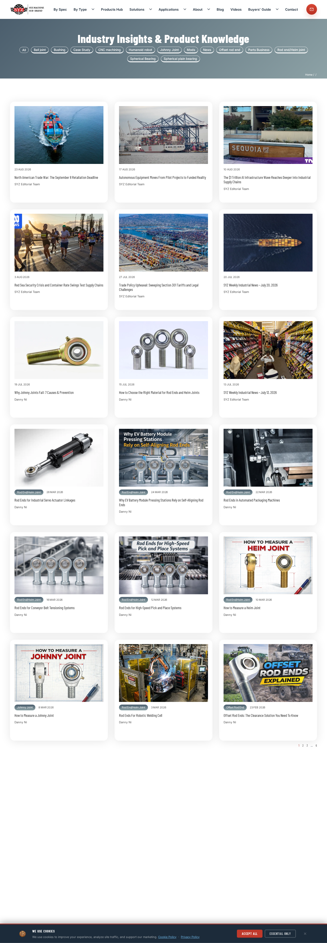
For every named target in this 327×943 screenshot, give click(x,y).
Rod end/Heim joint (291, 50)
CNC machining (109, 50)
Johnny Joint (169, 50)
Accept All (250, 933)
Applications (169, 9)
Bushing (59, 50)
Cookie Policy (167, 937)
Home (309, 74)
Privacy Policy (190, 937)
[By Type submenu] (93, 9)
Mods (191, 50)
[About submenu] (209, 9)
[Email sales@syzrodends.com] (311, 9)
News (207, 50)
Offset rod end (229, 50)
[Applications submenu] (185, 9)
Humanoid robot (140, 50)
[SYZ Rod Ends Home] (27, 9)
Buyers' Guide (259, 9)
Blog (220, 9)
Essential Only (280, 933)
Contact (291, 9)
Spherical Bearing (143, 58)
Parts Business (258, 50)
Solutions (136, 9)
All (24, 50)
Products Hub (112, 9)
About (197, 9)
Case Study (81, 50)
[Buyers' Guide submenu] (277, 9)
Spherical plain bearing (180, 58)
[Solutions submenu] (150, 9)
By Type (80, 9)
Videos (236, 9)
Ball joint (40, 50)
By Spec (60, 9)
